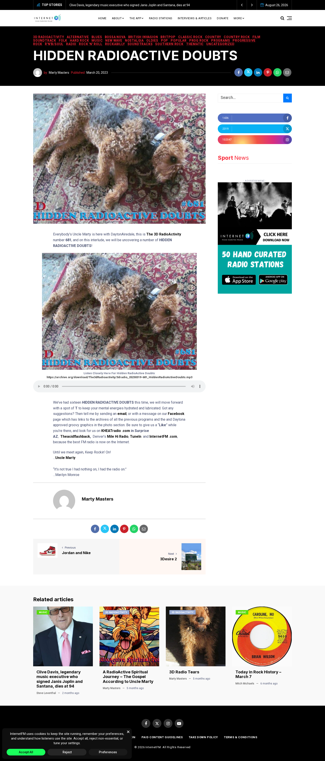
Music (97, 40)
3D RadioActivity (48, 37)
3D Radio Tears (184, 672)
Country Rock (237, 37)
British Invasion (143, 37)
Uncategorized (220, 44)
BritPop (168, 37)
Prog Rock (198, 40)
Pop (164, 40)
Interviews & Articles (195, 18)
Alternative (78, 37)
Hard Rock (79, 40)
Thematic (195, 44)
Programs (220, 40)
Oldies (152, 40)
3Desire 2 (168, 559)
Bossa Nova (115, 37)
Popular (179, 40)
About (117, 18)
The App (135, 18)
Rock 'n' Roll (90, 44)
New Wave (113, 40)
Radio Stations (160, 18)
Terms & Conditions (240, 737)
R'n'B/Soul (54, 44)
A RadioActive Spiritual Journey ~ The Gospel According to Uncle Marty (128, 677)
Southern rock (169, 44)
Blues (97, 37)
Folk (63, 40)
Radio (71, 44)
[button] (242, 5)
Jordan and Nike (76, 553)
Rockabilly (115, 44)
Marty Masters (59, 72)
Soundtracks (140, 44)
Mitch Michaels (244, 683)
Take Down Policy (203, 737)
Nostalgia (134, 40)
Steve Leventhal (46, 693)
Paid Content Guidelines (162, 737)
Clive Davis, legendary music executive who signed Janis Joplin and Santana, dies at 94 (129, 5)
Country (213, 37)
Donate (222, 18)
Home (102, 18)
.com (126, 431)
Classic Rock (190, 37)
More (238, 18)
